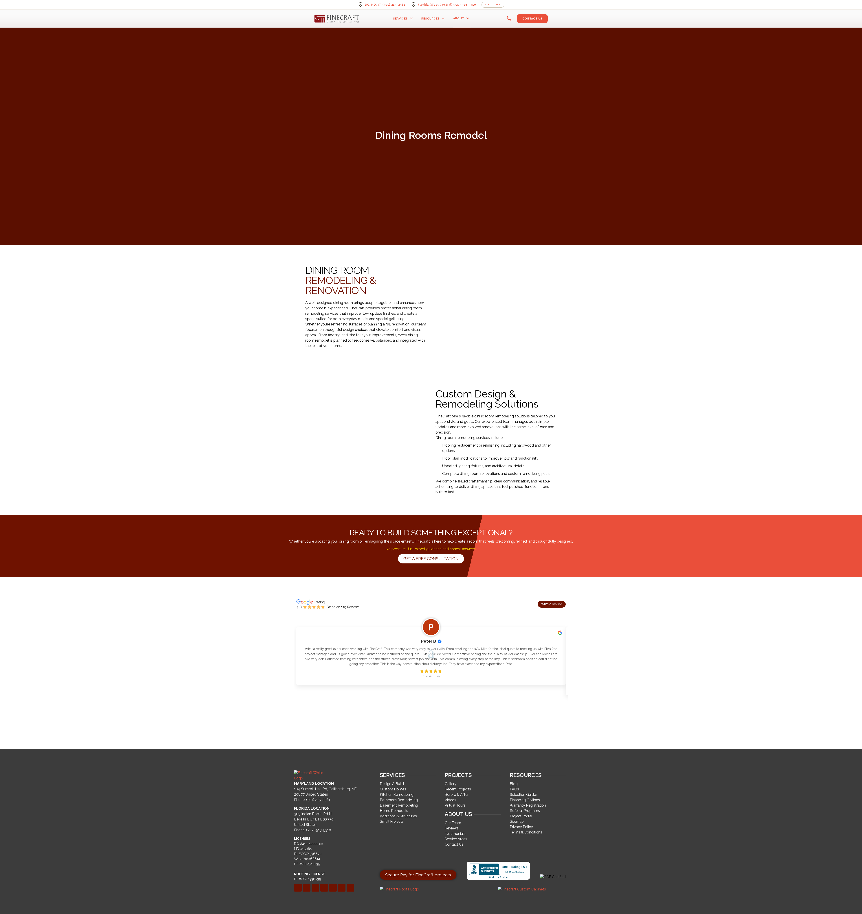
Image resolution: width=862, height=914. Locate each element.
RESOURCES (433, 18)
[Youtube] (350, 888)
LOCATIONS (492, 4)
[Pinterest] (324, 888)
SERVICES (403, 18)
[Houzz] (341, 888)
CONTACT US (532, 18)
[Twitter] (315, 888)
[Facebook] (298, 888)
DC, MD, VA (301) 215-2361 (385, 4)
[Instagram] (333, 888)
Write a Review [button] (551, 604)
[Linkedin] (306, 888)
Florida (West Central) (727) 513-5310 (447, 4)
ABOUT (462, 18)
